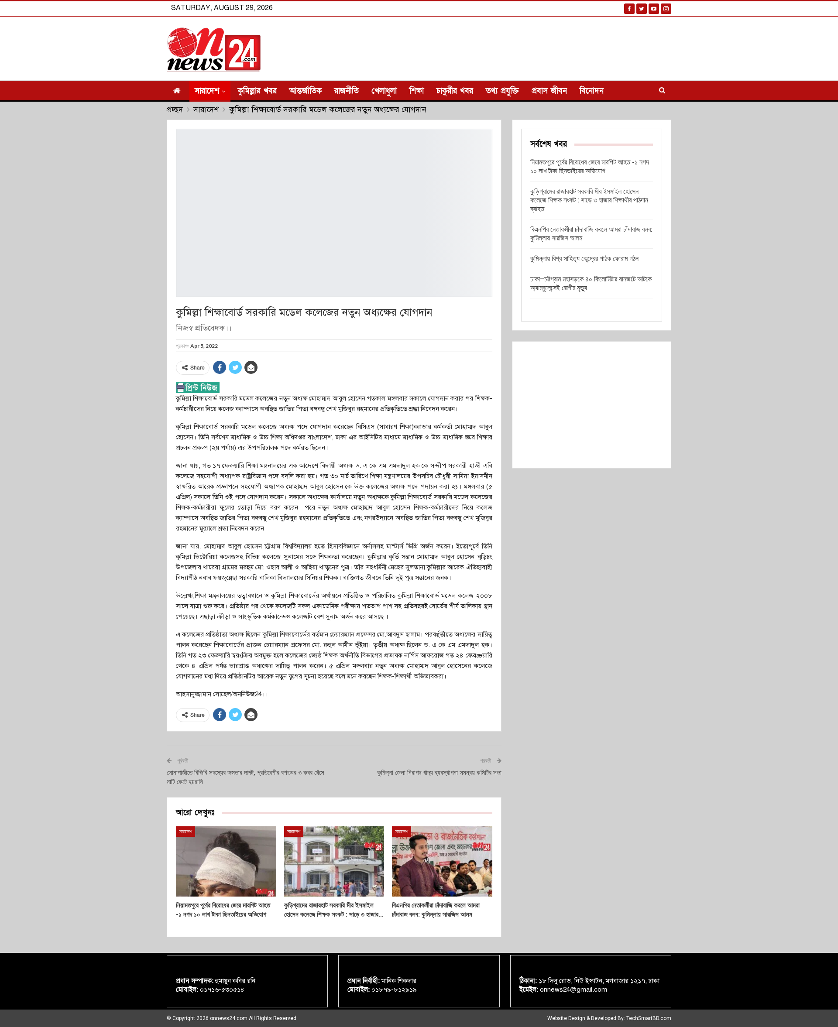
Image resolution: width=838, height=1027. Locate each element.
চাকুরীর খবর (454, 91)
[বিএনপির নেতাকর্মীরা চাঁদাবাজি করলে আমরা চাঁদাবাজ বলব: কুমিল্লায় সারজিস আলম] (442, 861)
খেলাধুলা (384, 91)
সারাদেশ (207, 91)
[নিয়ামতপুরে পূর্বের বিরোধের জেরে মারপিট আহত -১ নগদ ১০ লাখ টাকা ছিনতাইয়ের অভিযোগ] (226, 861)
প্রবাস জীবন (549, 91)
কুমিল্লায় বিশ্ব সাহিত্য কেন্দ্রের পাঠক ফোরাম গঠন (584, 258)
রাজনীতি (346, 91)
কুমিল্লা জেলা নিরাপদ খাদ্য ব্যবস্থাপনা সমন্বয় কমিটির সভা (439, 773)
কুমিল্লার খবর (257, 91)
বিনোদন (592, 91)
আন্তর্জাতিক (305, 91)
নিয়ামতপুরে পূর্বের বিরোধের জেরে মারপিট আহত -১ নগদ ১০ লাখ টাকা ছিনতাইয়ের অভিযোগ (589, 166)
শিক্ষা (416, 91)
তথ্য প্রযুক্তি (502, 91)
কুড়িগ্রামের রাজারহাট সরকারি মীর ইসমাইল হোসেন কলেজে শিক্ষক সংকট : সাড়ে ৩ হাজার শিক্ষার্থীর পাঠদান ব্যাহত (589, 200)
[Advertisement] (591, 404)
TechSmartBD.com (648, 1018)
